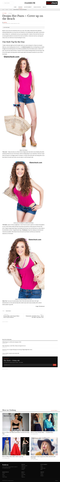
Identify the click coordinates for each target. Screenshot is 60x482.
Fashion (30, 3)
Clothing (10, 9)
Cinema (3, 475)
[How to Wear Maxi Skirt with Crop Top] (15, 446)
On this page (6, 27)
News (41, 465)
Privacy (56, 480)
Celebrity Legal (43, 468)
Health (44, 7)
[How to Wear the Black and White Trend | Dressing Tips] (15, 422)
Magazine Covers (24, 465)
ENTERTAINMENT (28, 7)
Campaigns (23, 468)
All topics (42, 475)
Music (41, 469)
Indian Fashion (37, 7)
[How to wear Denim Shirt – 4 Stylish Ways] (44, 422)
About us (42, 473)
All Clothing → (54, 410)
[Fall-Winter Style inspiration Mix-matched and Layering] (44, 446)
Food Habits (23, 474)
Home (15, 7)
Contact (42, 474)
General (22, 473)
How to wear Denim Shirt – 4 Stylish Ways (42, 432)
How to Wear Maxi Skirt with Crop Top (12, 456)
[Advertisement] (30, 329)
